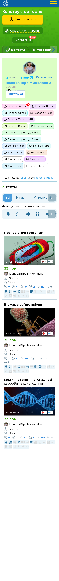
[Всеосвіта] (5, 3)
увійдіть (24, 177)
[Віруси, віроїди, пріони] (29, 322)
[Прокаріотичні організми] (29, 250)
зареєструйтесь (43, 177)
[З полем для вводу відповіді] (28, 214)
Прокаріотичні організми (25, 233)
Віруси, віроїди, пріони (23, 304)
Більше (11, 86)
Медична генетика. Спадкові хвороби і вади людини (28, 381)
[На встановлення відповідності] (38, 214)
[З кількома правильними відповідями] (18, 214)
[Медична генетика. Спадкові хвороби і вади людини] (29, 401)
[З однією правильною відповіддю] (8, 214)
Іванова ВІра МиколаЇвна (28, 83)
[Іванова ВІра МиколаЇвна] (29, 68)
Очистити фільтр (36, 166)
